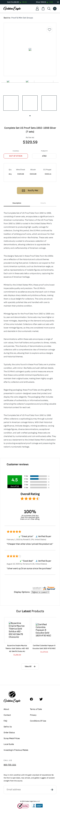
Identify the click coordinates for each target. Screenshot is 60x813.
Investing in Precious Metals (16, 750)
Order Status (9, 732)
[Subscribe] (52, 789)
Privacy (33, 715)
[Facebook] (33, 699)
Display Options (22, 592)
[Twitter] (42, 699)
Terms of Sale (36, 709)
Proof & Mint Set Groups (22, 17)
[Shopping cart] (43, 8)
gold (29, 775)
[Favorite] (49, 29)
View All (28, 666)
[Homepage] (12, 8)
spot (14, 778)
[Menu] (55, 8)
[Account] (37, 8)
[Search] (49, 8)
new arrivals (25, 778)
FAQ (5, 721)
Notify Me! (33, 190)
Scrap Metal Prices (12, 738)
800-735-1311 (10, 765)
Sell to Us (8, 726)
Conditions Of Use (38, 721)
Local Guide (9, 744)
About (6, 709)
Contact (7, 715)
